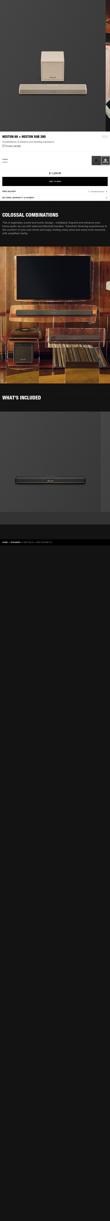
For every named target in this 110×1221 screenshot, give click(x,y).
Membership (70, 6)
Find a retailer (83, 6)
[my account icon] (93, 13)
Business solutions (53, 6)
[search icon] (89, 13)
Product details (13, 145)
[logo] (11, 11)
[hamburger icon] (102, 13)
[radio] (96, 160)
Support (81, 13)
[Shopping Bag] (98, 13)
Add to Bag (55, 181)
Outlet (96, 6)
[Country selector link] (102, 6)
